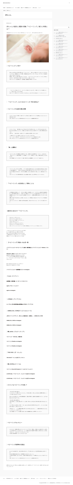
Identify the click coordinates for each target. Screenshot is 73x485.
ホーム (4, 478)
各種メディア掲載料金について (26, 7)
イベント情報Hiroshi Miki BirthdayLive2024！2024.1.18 (61, 36)
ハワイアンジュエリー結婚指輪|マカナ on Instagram (18, 269)
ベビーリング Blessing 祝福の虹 (14, 336)
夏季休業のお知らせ (59, 52)
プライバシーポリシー (43, 478)
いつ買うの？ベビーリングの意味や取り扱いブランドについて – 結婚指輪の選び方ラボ (24, 118)
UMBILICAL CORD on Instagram (14, 320)
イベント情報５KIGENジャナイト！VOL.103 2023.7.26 (62, 58)
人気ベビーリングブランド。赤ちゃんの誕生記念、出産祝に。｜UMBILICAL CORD (25, 315)
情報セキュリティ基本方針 (52, 478)
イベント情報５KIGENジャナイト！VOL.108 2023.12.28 (62, 41)
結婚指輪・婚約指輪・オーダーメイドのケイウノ (17, 281)
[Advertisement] (62, 18)
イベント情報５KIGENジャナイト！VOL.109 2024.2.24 (62, 33)
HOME (4, 7)
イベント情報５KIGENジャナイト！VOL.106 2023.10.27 (62, 47)
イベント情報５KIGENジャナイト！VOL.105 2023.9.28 (62, 50)
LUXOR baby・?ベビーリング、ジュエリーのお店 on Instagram (21, 373)
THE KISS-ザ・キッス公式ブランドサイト (16, 357)
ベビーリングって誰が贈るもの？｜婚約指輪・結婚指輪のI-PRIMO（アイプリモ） (24, 79)
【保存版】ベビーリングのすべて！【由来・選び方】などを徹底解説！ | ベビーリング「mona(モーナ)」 (27, 158)
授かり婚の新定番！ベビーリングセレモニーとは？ (19, 433)
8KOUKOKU (6, 3)
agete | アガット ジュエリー (13, 285)
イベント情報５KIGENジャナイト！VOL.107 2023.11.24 (62, 44)
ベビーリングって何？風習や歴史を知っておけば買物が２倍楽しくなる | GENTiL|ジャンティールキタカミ (27, 174)
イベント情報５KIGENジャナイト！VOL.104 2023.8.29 (62, 55)
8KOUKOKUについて (10, 7)
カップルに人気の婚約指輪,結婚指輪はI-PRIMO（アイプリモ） (20, 304)
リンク (39, 7)
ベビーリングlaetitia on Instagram (14, 341)
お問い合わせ (35, 7)
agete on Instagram (11, 290)
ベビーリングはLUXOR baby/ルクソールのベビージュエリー (20, 369)
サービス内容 (17, 7)
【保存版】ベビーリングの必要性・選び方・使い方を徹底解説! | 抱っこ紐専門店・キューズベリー (26, 411)
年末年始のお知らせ (59, 38)
